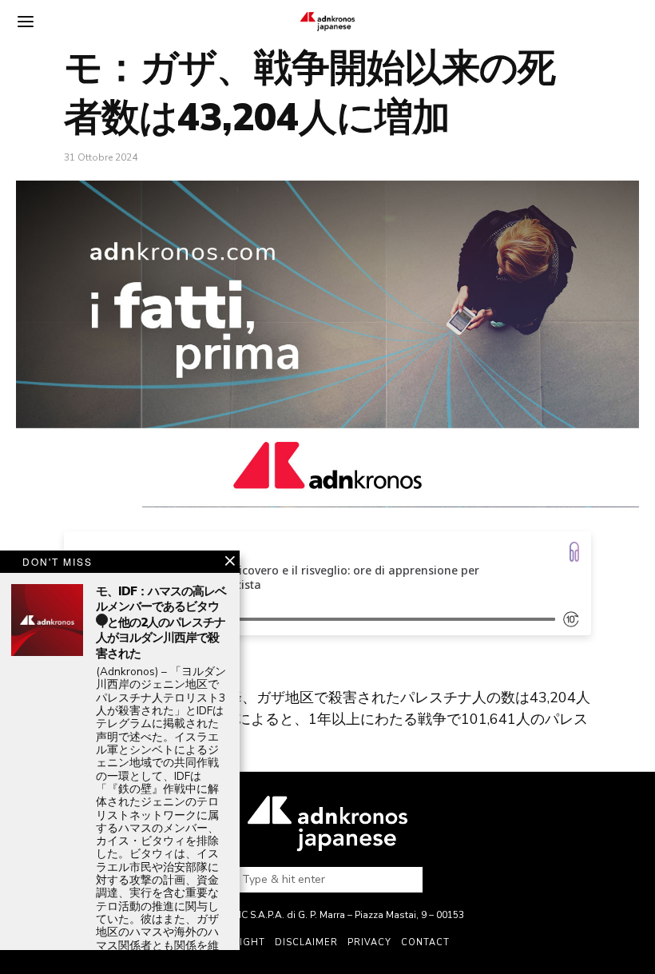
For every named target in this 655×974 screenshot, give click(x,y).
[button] (404, 880)
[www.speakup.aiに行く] (574, 552)
